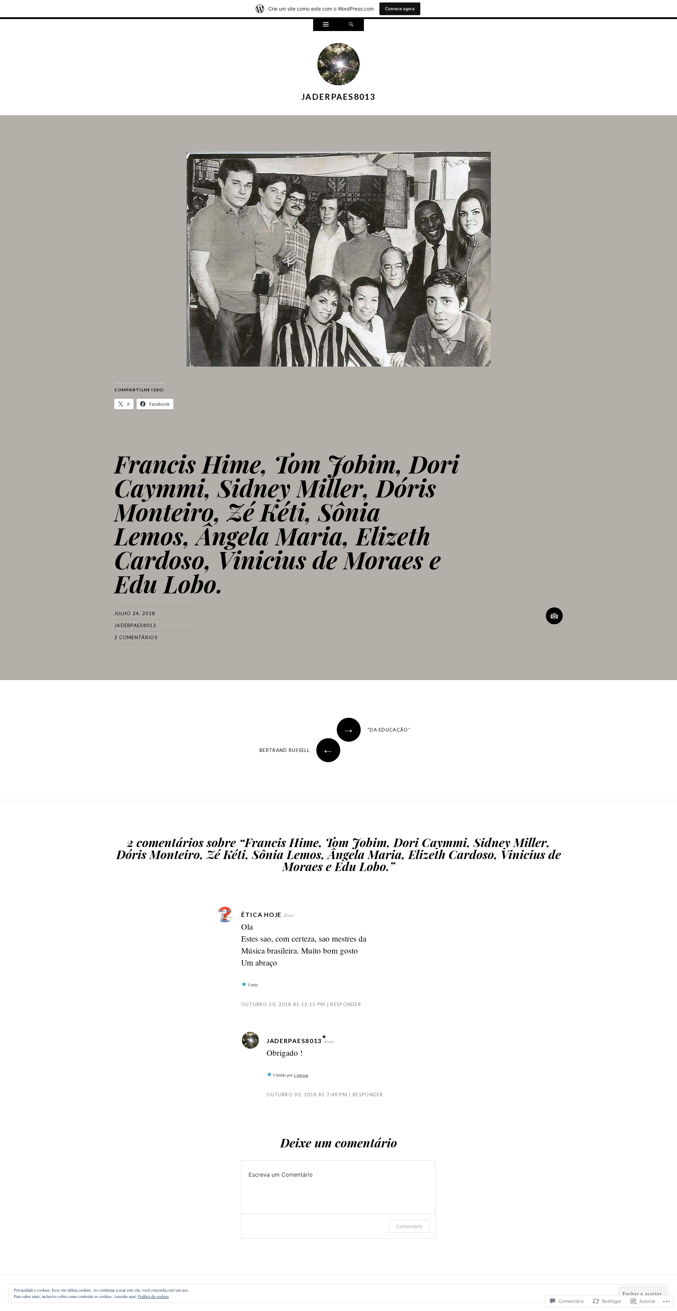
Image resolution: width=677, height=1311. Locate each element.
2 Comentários (136, 637)
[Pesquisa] (351, 25)
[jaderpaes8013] (338, 65)
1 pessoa (301, 1075)
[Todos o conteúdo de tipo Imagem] (554, 615)
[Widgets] (325, 25)
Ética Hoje (261, 914)
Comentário (409, 1226)
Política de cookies (153, 1296)
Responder (345, 1004)
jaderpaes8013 (338, 97)
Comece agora (400, 8)
